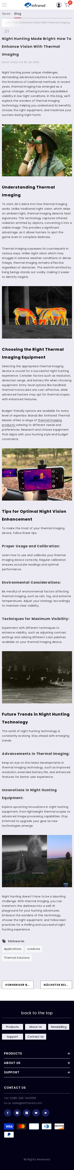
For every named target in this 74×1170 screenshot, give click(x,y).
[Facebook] (7, 1113)
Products (12, 1027)
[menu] (4, 5)
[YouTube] (36, 1113)
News (6, 13)
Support (12, 1037)
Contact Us (35, 1037)
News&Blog (59, 1027)
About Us (35, 1027)
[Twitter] (45, 1113)
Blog (17, 13)
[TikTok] (26, 1113)
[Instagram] (17, 1113)
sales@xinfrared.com (27, 1103)
